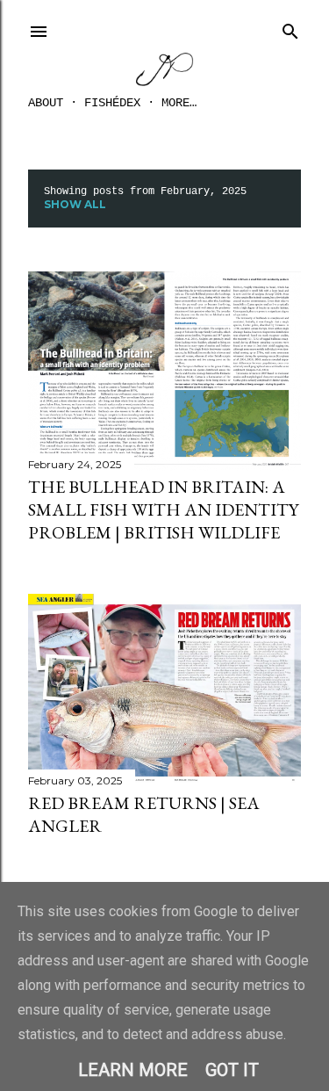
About (45, 103)
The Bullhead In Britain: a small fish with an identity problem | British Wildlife (163, 509)
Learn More (133, 1069)
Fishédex (112, 103)
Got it (232, 1069)
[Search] (290, 28)
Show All (75, 204)
